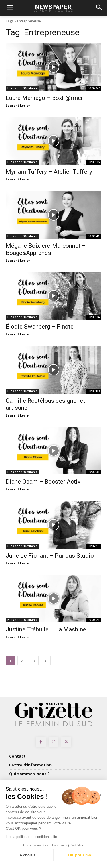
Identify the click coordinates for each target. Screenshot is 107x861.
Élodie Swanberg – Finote (40, 326)
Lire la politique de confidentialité (31, 837)
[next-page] (46, 660)
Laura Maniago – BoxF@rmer (44, 97)
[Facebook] (41, 742)
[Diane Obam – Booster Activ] (53, 451)
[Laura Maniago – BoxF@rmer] (53, 67)
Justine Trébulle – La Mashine (46, 629)
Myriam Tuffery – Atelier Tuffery (49, 171)
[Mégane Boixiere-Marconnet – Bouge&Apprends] (53, 215)
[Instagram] (53, 742)
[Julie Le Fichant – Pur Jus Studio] (53, 525)
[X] (66, 742)
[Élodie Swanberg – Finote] (53, 296)
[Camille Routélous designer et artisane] (53, 370)
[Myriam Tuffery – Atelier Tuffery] (53, 141)
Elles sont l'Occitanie (22, 88)
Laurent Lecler (18, 105)
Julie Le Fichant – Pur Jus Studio (50, 555)
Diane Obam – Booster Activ (43, 481)
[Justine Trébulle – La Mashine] (53, 599)
